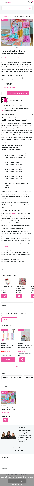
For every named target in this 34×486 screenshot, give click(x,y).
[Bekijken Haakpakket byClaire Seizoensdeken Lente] (22, 282)
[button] (15, 47)
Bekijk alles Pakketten (17, 58)
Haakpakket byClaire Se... (20, 287)
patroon (12, 213)
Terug (5, 16)
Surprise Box (7, 286)
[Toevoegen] (4, 296)
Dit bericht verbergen (17, 481)
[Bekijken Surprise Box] (7, 282)
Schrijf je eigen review (9, 320)
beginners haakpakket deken (12, 377)
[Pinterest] (18, 450)
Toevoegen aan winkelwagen (18, 93)
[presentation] (2, 32)
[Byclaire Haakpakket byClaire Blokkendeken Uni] (25, 335)
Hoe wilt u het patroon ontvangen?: (12, 75)
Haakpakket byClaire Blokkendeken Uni (25, 346)
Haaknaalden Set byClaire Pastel (7, 346)
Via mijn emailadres (9, 79)
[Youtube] (22, 450)
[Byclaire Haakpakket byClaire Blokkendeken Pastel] (8, 397)
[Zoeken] (30, 8)
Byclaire (7, 58)
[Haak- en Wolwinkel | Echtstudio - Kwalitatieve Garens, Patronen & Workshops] (10, 2)
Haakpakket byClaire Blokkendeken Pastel (8, 408)
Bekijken (8, 359)
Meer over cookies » (17, 484)
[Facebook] (12, 450)
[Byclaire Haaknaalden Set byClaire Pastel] (8, 335)
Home (9, 16)
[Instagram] (15, 450)
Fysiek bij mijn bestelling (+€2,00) (13, 78)
